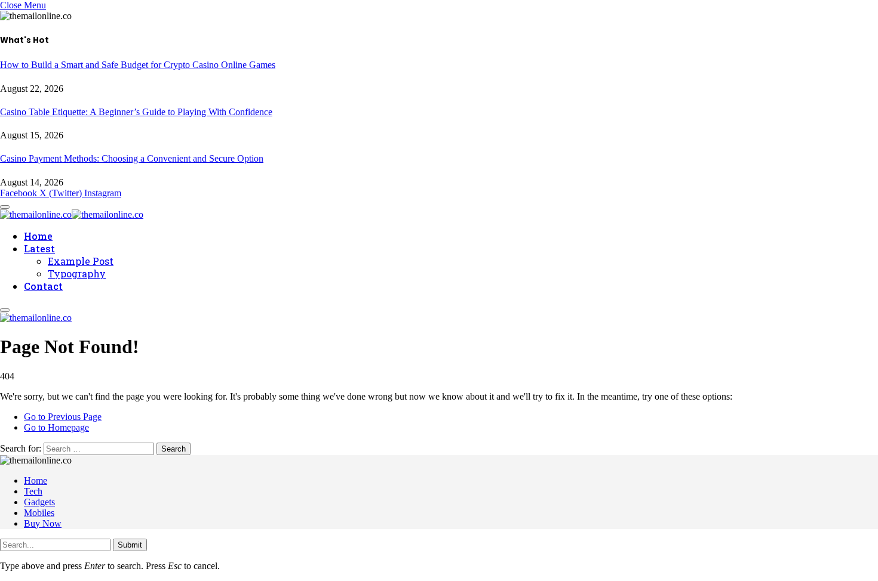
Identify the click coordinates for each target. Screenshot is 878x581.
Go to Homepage (56, 427)
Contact (43, 286)
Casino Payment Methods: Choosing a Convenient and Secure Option (131, 158)
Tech (33, 491)
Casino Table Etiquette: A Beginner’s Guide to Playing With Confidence (136, 112)
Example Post (80, 261)
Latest (39, 248)
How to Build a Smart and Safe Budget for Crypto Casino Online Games (137, 65)
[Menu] (5, 310)
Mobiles (39, 513)
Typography (77, 273)
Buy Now (43, 523)
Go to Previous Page (63, 417)
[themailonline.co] (71, 213)
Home (38, 236)
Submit (130, 544)
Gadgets (39, 502)
